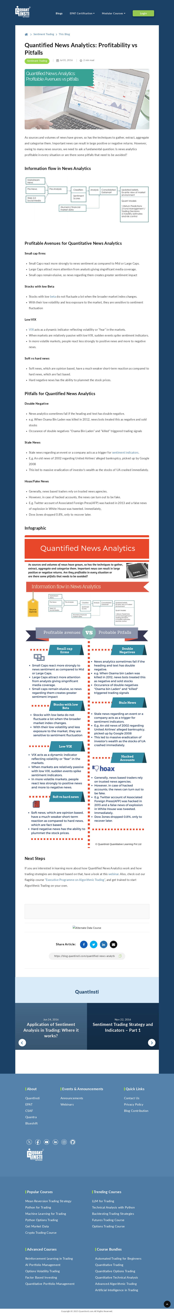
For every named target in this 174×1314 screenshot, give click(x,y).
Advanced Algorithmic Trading (115, 1284)
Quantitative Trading (109, 1265)
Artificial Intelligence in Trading (116, 1290)
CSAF (29, 1111)
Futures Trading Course (108, 1220)
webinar (113, 874)
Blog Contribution (136, 1111)
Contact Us (132, 1098)
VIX (31, 329)
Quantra (31, 1117)
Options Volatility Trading (42, 1271)
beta (53, 296)
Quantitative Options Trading (115, 1271)
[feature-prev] (51, 1026)
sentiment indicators (125, 452)
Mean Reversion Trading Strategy (48, 1201)
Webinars (67, 1104)
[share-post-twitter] (93, 944)
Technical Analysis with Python (113, 1207)
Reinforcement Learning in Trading (49, 1258)
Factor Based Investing (41, 1277)
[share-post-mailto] (113, 944)
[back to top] (167, 1304)
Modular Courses (113, 13)
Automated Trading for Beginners (118, 1258)
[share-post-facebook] (84, 944)
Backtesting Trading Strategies (113, 1213)
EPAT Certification (81, 13)
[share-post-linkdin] (103, 944)
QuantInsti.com (86, 1311)
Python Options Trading (41, 1220)
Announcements (71, 1098)
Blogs (59, 13)
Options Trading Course (108, 1226)
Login (143, 13)
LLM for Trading (103, 1201)
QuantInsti (87, 992)
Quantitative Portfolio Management (50, 1284)
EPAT (29, 1104)
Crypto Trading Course (41, 1232)
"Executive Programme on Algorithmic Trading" (75, 879)
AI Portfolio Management (42, 1265)
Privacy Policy (133, 1104)
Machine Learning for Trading (45, 1213)
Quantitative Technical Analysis (116, 1277)
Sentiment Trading (37, 61)
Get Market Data (37, 1226)
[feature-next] (123, 1026)
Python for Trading (38, 1207)
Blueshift (31, 1123)
